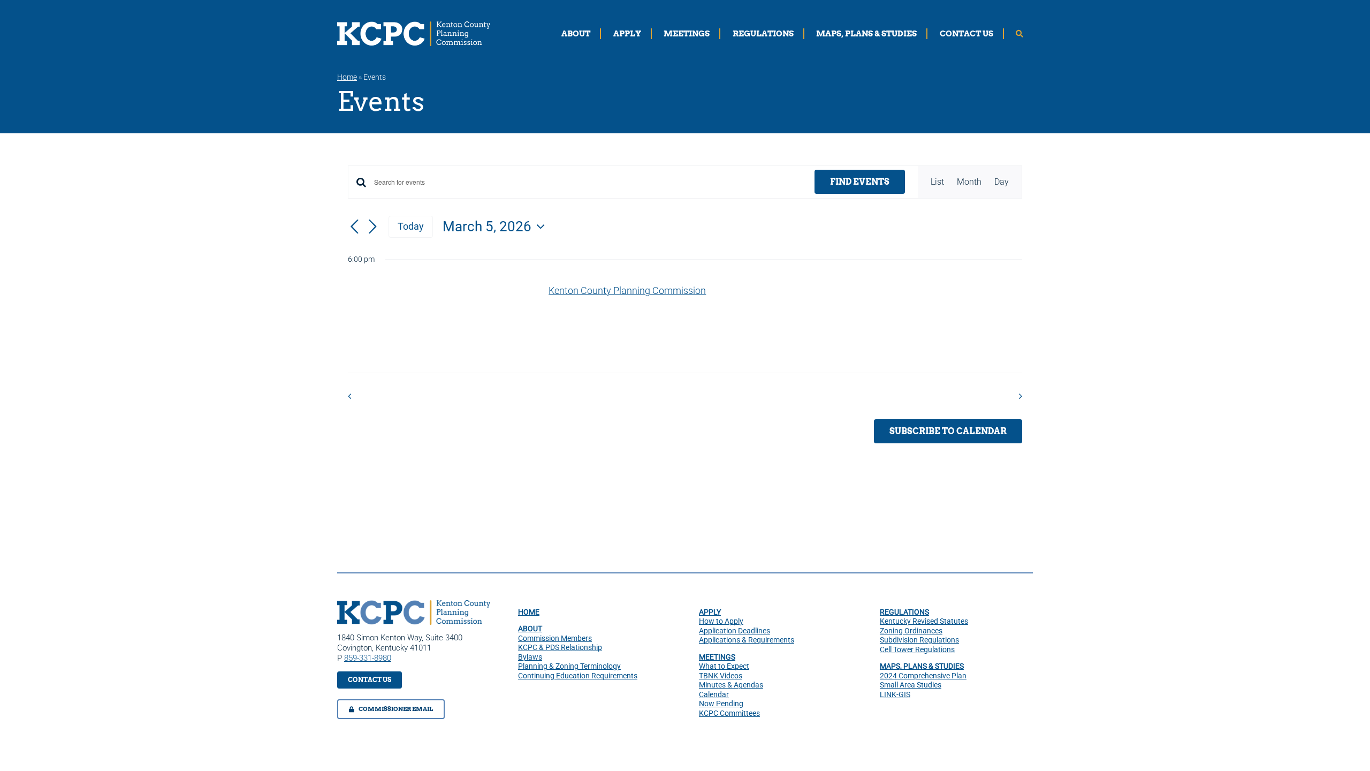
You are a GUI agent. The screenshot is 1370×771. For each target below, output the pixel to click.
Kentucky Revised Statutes (924, 621)
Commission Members (555, 638)
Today (411, 226)
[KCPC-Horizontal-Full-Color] (413, 604)
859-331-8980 (367, 658)
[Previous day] (354, 227)
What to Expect (724, 666)
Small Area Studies (910, 685)
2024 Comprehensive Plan (923, 675)
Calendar (714, 694)
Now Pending (721, 703)
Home (347, 77)
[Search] (1019, 33)
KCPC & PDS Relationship (560, 647)
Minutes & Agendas (731, 685)
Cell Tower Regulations (917, 649)
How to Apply (721, 621)
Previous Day (384, 395)
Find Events (859, 182)
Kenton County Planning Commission (496, 305)
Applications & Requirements (746, 640)
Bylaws (530, 657)
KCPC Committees (729, 713)
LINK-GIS (895, 694)
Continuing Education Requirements (577, 675)
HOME (528, 612)
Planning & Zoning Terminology (569, 666)
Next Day (994, 395)
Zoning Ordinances (911, 630)
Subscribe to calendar (948, 431)
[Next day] (372, 227)
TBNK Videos (720, 675)
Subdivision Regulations (919, 640)
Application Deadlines (734, 630)
